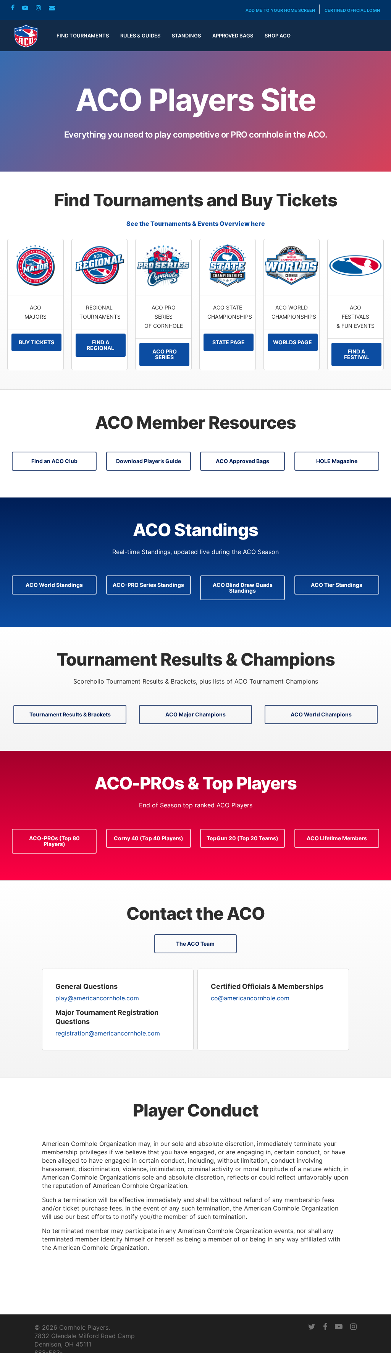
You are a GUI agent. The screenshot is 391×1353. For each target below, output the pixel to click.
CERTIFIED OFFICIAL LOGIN (352, 10)
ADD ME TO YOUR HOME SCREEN (280, 10)
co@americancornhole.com (250, 998)
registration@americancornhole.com (107, 1033)
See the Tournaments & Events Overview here (195, 223)
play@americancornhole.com (97, 998)
